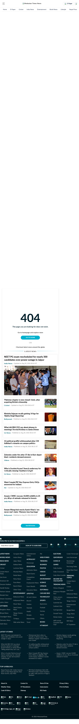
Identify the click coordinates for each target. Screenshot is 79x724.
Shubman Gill (4, 587)
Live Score (3, 583)
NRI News (70, 627)
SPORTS (42, 606)
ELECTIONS (57, 559)
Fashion (29, 610)
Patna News (17, 585)
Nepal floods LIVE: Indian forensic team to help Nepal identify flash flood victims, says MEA (12, 677)
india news (8, 363)
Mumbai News (18, 577)
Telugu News (71, 619)
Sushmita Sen (57, 608)
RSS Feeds (43, 696)
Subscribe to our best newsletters (12, 547)
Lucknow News (18, 574)
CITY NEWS (4, 612)
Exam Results (31, 592)
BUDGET (43, 581)
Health (29, 617)
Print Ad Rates (64, 693)
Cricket (21, 9)
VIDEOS (42, 577)
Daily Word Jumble (59, 581)
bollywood (8, 419)
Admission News (32, 576)
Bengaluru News (5, 615)
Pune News (17, 588)
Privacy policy (64, 689)
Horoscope (30, 569)
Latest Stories (6, 637)
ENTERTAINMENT (19, 599)
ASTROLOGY (31, 565)
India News (30, 9)
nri (5, 488)
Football (42, 613)
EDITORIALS (44, 595)
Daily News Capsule (7, 551)
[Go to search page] (7, 3)
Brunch (29, 606)
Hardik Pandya (4, 594)
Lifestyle (63, 9)
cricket (7, 405)
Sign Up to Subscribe (33, 551)
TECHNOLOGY (45, 603)
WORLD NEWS (5, 563)
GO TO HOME (30, 337)
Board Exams (31, 579)
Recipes (29, 621)
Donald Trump (57, 619)
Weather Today (5, 693)
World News (53, 9)
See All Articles (30, 525)
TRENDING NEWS (59, 590)
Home (5, 9)
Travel (28, 628)
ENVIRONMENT (45, 585)
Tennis (42, 620)
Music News (17, 610)
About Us (4, 689)
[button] (3, 3)
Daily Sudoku (57, 574)
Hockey (42, 617)
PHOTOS (43, 574)
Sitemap (23, 696)
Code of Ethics (5, 696)
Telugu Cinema (71, 607)
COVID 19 (56, 567)
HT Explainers (71, 630)
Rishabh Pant (4, 601)
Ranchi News (17, 592)
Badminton (43, 610)
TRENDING (43, 567)
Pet (41, 559)
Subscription (44, 693)
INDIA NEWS (4, 567)
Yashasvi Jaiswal (5, 597)
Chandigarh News (5, 622)
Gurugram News (18, 559)
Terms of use (44, 689)
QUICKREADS (58, 563)
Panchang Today (72, 572)
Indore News (17, 563)
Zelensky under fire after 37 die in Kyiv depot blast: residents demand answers (67, 651)
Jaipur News (17, 567)
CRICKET (3, 570)
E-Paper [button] (69, 3)
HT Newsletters (25, 693)
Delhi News (3, 630)
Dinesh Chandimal (6, 604)
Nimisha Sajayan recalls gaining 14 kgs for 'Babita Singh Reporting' (66, 642)
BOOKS (42, 628)
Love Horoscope (72, 563)
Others (42, 624)
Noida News (17, 581)
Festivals (29, 614)
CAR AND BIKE (45, 599)
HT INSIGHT (44, 631)
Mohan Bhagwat (58, 594)
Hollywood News (18, 606)
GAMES (55, 570)
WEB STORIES (44, 563)
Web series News (18, 628)
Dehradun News (5, 626)
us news (7, 433)
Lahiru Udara (4, 608)
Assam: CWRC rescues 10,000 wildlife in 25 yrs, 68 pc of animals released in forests (67, 660)
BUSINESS (43, 570)
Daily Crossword (58, 577)
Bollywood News (18, 603)
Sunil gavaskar (57, 616)
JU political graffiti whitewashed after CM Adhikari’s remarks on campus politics (39, 651)
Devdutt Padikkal (5, 590)
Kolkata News (17, 570)
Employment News (33, 588)
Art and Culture (31, 603)
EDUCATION (31, 572)
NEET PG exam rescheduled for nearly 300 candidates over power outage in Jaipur (12, 642)
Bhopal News (4, 619)
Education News (32, 596)
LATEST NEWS (5, 559)
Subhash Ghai (57, 612)
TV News (16, 624)
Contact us (24, 689)
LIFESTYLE (30, 599)
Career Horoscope (72, 559)
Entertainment (41, 9)
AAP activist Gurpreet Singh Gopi (58, 628)
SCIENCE (43, 588)
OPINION (43, 592)
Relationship (30, 624)
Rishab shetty (57, 623)
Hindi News (70, 623)
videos (6, 460)
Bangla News (71, 616)
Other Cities (17, 595)
